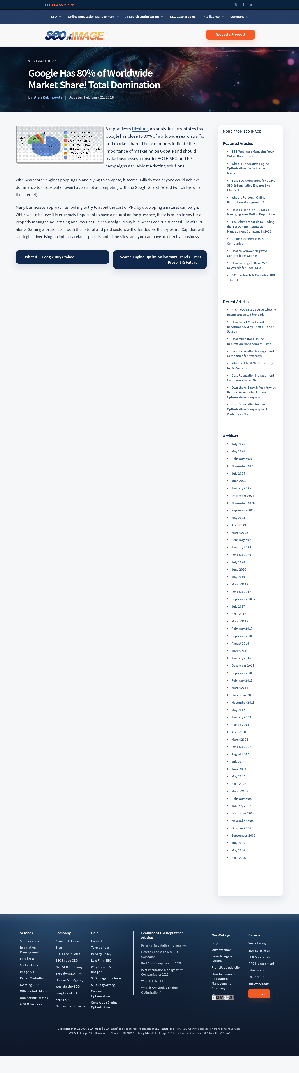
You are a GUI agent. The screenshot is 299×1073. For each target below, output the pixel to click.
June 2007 (239, 769)
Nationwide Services (70, 1006)
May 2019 (238, 577)
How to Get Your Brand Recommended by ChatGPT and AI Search (251, 327)
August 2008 (240, 724)
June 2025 (239, 481)
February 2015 (242, 680)
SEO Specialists (259, 957)
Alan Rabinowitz (48, 97)
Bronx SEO (63, 999)
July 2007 (238, 761)
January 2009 (241, 717)
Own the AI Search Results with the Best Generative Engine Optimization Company (251, 392)
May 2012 (238, 710)
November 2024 (243, 503)
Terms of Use (100, 947)
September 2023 (243, 510)
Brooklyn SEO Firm (69, 973)
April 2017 (239, 614)
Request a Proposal (230, 34)
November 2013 (243, 702)
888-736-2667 (258, 984)
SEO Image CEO (67, 960)
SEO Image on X (236, 4)
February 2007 (242, 798)
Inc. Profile (256, 976)
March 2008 (240, 739)
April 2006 (239, 858)
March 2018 (240, 584)
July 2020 (238, 562)
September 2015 (243, 673)
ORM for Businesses (34, 998)
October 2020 (241, 555)
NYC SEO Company (69, 967)
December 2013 (243, 695)
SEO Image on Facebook (244, 4)
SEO (54, 16)
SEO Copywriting (103, 985)
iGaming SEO (29, 985)
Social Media (29, 965)
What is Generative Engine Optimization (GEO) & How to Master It (248, 168)
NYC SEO (73, 1033)
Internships (256, 970)
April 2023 (239, 525)
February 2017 (242, 628)
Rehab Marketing (32, 978)
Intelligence (211, 16)
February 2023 (242, 540)
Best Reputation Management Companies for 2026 (162, 972)
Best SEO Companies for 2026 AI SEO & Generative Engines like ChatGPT (252, 185)
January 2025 (241, 488)
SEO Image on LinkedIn (252, 4)
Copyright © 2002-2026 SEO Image (80, 1029)
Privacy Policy (101, 954)
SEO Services (29, 941)
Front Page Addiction (226, 967)
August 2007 (240, 754)
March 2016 (240, 651)
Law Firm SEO (101, 960)
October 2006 (241, 828)
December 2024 (243, 495)
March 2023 (240, 532)
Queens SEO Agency (70, 980)
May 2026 (238, 451)
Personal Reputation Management (165, 945)
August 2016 (240, 643)
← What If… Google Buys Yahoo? (48, 256)
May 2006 (238, 850)
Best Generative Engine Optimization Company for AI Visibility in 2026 (247, 409)
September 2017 (243, 599)
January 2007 (241, 806)
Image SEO (27, 972)
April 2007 (239, 784)
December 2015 (243, 665)
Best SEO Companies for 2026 (161, 963)
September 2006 (243, 835)
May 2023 (238, 518)
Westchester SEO (68, 986)
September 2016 (243, 636)
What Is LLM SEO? (153, 981)
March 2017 (240, 621)
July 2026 (238, 444)
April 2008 (239, 732)
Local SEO (27, 959)
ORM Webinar (221, 950)
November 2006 (243, 821)
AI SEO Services (31, 1004)
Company (237, 16)
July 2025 (238, 473)
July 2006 (238, 843)
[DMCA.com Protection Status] (223, 997)
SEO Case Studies (182, 16)
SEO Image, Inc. (165, 1029)
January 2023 (241, 547)
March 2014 (240, 687)
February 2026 (242, 458)
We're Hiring (257, 943)
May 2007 (238, 776)
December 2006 (243, 813)
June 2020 (239, 569)
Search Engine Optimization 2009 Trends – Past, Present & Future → (161, 259)
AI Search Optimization (142, 16)
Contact (96, 941)
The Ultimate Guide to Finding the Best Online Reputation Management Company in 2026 (250, 226)
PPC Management (261, 963)
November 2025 (243, 466)
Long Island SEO (67, 993)
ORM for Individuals (34, 991)
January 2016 (241, 658)
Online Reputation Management (91, 16)
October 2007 (241, 747)
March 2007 (240, 791)
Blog (59, 947)
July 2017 (238, 606)
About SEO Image (68, 941)
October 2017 (241, 592)
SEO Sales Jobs (259, 950)
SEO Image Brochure (106, 978)
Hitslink (140, 129)
